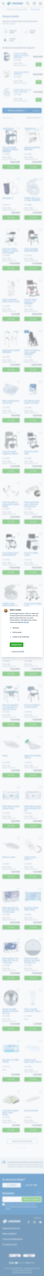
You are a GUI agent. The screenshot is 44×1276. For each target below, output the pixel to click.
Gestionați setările (18, 651)
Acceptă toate (17, 645)
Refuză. (26, 622)
